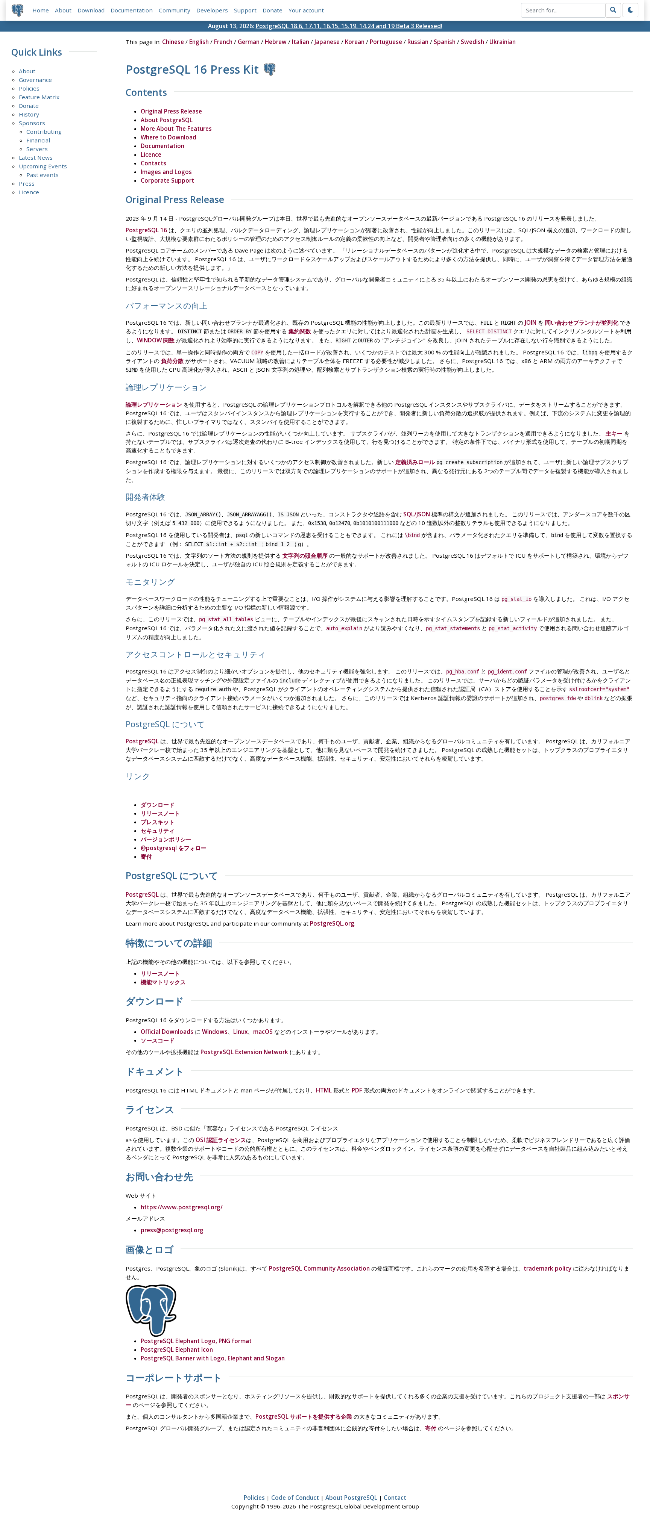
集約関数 (300, 331)
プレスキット (158, 822)
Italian (300, 41)
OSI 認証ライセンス (221, 1140)
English (199, 41)
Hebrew (276, 41)
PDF (357, 1090)
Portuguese (386, 41)
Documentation (132, 10)
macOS (263, 1031)
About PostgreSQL (167, 120)
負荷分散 (172, 361)
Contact (395, 1497)
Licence (29, 192)
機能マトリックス (163, 982)
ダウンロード (158, 804)
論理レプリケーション (154, 404)
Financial (38, 140)
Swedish (472, 41)
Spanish (445, 41)
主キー (614, 433)
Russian (417, 41)
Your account (306, 10)
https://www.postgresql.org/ (182, 1207)
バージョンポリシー (166, 839)
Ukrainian (502, 41)
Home (40, 10)
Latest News (36, 157)
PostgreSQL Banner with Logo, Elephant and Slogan (213, 1358)
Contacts (153, 163)
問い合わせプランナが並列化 (581, 322)
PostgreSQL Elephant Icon (177, 1349)
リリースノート (160, 813)
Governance (35, 79)
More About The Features (176, 128)
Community (174, 10)
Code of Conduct (295, 1497)
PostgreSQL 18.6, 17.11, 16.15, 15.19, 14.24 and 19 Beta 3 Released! (349, 26)
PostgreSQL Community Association (319, 1268)
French (223, 41)
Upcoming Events (43, 166)
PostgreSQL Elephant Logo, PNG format (196, 1341)
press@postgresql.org (172, 1230)
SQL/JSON (416, 514)
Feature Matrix (39, 97)
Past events (42, 175)
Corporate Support (167, 180)
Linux (240, 1031)
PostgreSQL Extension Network (244, 1052)
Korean (354, 41)
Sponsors (32, 123)
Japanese (327, 41)
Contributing (44, 131)
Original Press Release (171, 111)
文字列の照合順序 (305, 555)
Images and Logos (166, 171)
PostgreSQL (142, 741)
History (29, 114)
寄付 (146, 856)
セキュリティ (158, 830)
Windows (215, 1031)
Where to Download (168, 137)
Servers (37, 149)
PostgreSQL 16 (146, 230)
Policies (29, 88)
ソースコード (158, 1040)
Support (245, 10)
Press (27, 183)
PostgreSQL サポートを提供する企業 (303, 1416)
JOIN (530, 322)
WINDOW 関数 (156, 340)
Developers (212, 10)
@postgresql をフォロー (174, 848)
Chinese (173, 41)
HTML (324, 1090)
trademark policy (547, 1268)
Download (91, 10)
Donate (272, 10)
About (63, 10)
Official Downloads (167, 1031)
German (249, 41)
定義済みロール (415, 462)
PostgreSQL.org (332, 923)
